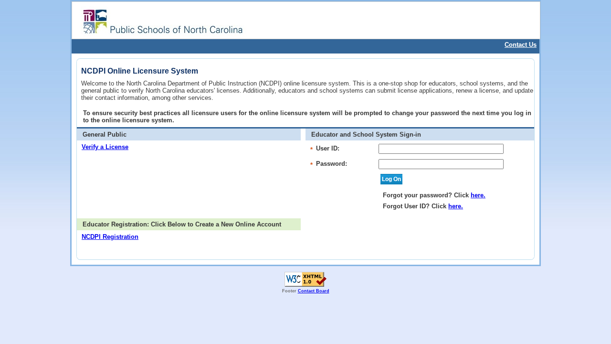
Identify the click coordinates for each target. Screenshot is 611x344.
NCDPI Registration (110, 236)
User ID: (327, 148)
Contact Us (521, 44)
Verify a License (105, 146)
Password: (331, 163)
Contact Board (313, 291)
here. (478, 195)
